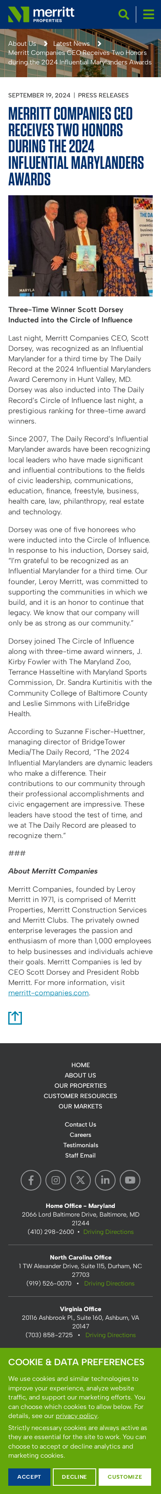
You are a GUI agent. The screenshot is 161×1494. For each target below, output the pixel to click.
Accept (29, 1477)
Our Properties (80, 1085)
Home (80, 1065)
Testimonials (80, 1145)
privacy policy (76, 1416)
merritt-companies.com (48, 992)
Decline (74, 1477)
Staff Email (80, 1155)
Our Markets (80, 1106)
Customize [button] (125, 1477)
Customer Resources (80, 1096)
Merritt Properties (41, 14)
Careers (80, 1135)
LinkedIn (105, 1180)
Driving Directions (108, 1232)
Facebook (31, 1180)
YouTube (130, 1180)
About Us (22, 43)
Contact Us (80, 1124)
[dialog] (80, 1421)
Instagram (55, 1180)
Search (123, 14)
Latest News (71, 43)
